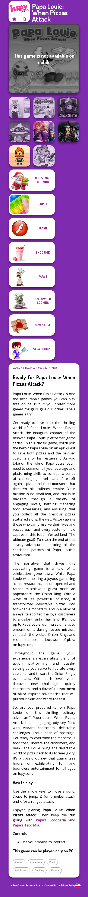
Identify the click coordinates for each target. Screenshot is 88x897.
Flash (52, 862)
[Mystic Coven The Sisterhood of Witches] (68, 131)
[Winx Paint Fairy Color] (44, 156)
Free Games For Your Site (26, 885)
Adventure (36, 862)
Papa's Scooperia (51, 820)
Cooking (42, 367)
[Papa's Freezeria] (44, 107)
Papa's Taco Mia (26, 825)
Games (16, 367)
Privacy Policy (68, 885)
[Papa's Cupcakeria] (19, 131)
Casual (19, 862)
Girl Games (29, 367)
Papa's (54, 367)
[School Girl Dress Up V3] (19, 107)
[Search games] (24, 19)
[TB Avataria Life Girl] (19, 156)
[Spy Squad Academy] (44, 131)
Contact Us (50, 885)
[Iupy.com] (14, 19)
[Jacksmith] (68, 107)
